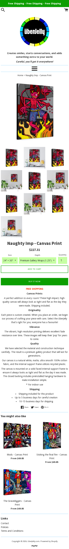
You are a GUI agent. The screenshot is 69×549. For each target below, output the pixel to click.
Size (10, 255)
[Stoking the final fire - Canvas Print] (51, 435)
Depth (37, 255)
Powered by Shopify (49, 541)
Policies (4, 527)
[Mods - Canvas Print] (17, 435)
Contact (5, 523)
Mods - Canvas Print (17, 454)
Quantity (62, 255)
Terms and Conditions (12, 531)
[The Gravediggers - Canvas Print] (17, 482)
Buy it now (35, 281)
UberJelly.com (34, 541)
